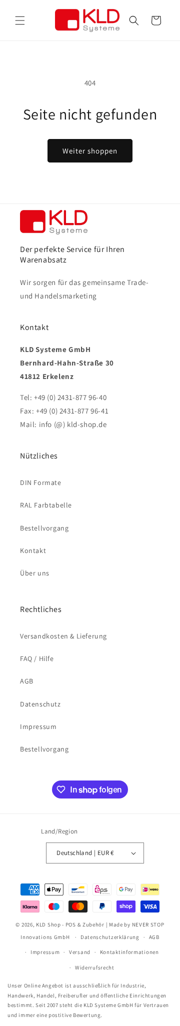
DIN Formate (41, 482)
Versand (79, 952)
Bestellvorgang (44, 528)
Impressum (38, 726)
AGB (27, 681)
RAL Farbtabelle (46, 505)
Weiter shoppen (90, 151)
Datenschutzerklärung (110, 937)
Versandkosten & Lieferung (63, 636)
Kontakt (33, 550)
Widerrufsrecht (94, 967)
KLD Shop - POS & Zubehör (70, 924)
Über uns (35, 573)
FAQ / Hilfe (37, 658)
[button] (20, 21)
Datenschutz (40, 704)
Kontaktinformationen (129, 952)
